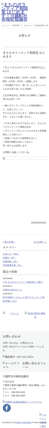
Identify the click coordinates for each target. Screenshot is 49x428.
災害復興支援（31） (13, 265)
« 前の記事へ (9, 242)
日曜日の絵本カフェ (12, 290)
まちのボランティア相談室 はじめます (24, 54)
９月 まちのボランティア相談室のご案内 (22, 282)
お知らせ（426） (11, 254)
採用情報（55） (10, 261)
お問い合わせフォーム (34, 365)
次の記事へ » (40, 242)
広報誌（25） (9, 258)
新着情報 (16, 25)
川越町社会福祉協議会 (23, 422)
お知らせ (28, 25)
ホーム (5, 25)
